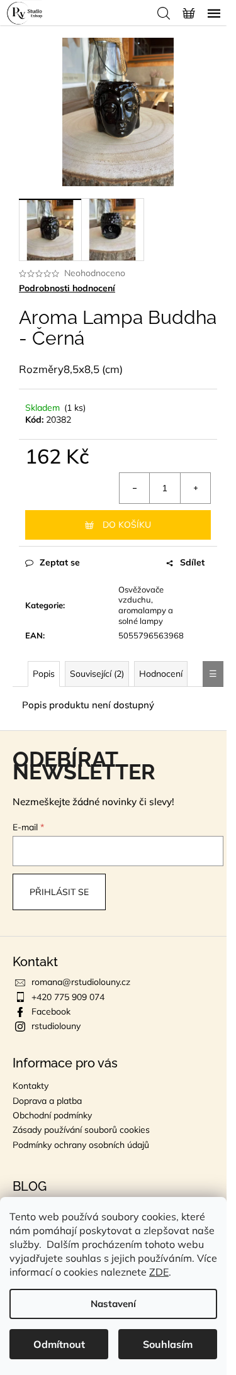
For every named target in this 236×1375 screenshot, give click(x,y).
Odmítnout (59, 1344)
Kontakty (30, 1085)
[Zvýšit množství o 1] (195, 488)
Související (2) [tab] (97, 673)
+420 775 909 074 (67, 997)
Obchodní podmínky (52, 1115)
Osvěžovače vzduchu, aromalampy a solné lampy (145, 605)
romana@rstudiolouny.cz (80, 982)
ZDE (159, 1272)
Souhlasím (168, 1344)
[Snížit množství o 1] (135, 488)
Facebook (50, 1011)
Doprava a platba (47, 1100)
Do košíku (127, 524)
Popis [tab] (44, 673)
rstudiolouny (56, 1026)
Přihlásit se (59, 892)
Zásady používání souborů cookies (81, 1129)
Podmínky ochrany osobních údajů (81, 1144)
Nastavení (113, 1304)
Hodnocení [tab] (161, 673)
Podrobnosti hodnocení (67, 288)
